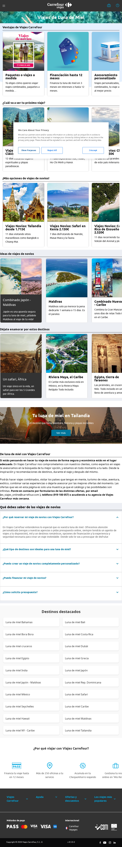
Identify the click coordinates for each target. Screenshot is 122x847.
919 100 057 (61, 494)
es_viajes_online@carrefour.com (20, 494)
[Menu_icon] (4, 6)
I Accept (93, 150)
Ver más (61, 432)
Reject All (52, 150)
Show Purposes (28, 150)
